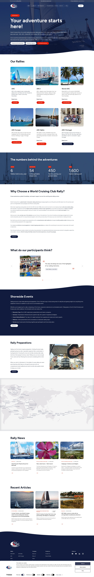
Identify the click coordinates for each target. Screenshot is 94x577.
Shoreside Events (50, 5)
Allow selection (83, 567)
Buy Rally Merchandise (43, 43)
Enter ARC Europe (16, 142)
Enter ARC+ (40, 102)
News (33, 558)
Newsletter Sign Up (31, 43)
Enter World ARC (66, 102)
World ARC (12, 553)
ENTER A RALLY (15, 15)
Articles (56, 5)
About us (34, 553)
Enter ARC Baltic (41, 143)
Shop (67, 5)
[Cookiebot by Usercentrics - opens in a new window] (9, 575)
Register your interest (67, 143)
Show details (58, 574)
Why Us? (34, 5)
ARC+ (11, 558)
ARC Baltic (20, 553)
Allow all (82, 563)
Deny (83, 570)
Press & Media (48, 556)
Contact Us (47, 553)
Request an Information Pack (17, 43)
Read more (14, 236)
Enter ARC (15, 102)
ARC (11, 556)
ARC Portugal (21, 556)
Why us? (34, 556)
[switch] (33, 575)
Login (81, 5)
